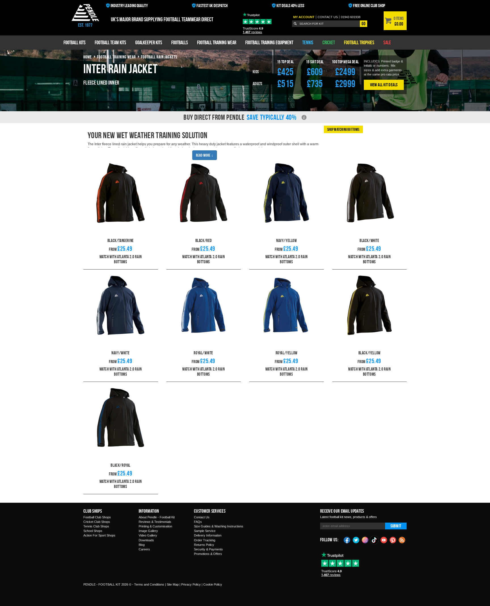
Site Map (173, 584)
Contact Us (202, 517)
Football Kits (75, 42)
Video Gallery (148, 535)
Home (87, 57)
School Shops (92, 531)
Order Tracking (204, 540)
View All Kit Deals (384, 84)
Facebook (347, 539)
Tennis (307, 42)
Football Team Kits (110, 42)
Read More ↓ (204, 155)
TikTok (374, 540)
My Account (303, 17)
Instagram (365, 539)
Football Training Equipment (269, 42)
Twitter (356, 539)
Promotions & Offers (208, 554)
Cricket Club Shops (96, 521)
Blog (142, 544)
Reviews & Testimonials (155, 521)
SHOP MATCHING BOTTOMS (343, 129)
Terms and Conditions (149, 584)
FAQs (198, 521)
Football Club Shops (97, 517)
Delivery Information (207, 535)
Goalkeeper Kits (148, 42)
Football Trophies (359, 42)
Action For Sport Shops (99, 535)
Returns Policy (204, 544)
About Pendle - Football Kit (157, 517)
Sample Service (205, 531)
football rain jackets (159, 57)
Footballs (179, 42)
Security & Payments (208, 549)
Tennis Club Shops (96, 526)
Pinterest (393, 539)
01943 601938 (350, 17)
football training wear (116, 57)
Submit (395, 525)
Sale (387, 42)
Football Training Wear (216, 42)
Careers (144, 549)
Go (364, 23)
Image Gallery (148, 531)
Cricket (328, 42)
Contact (328, 17)
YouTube (383, 539)
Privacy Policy (191, 584)
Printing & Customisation (155, 526)
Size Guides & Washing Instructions (218, 526)
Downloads (146, 540)
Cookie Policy (212, 584)
